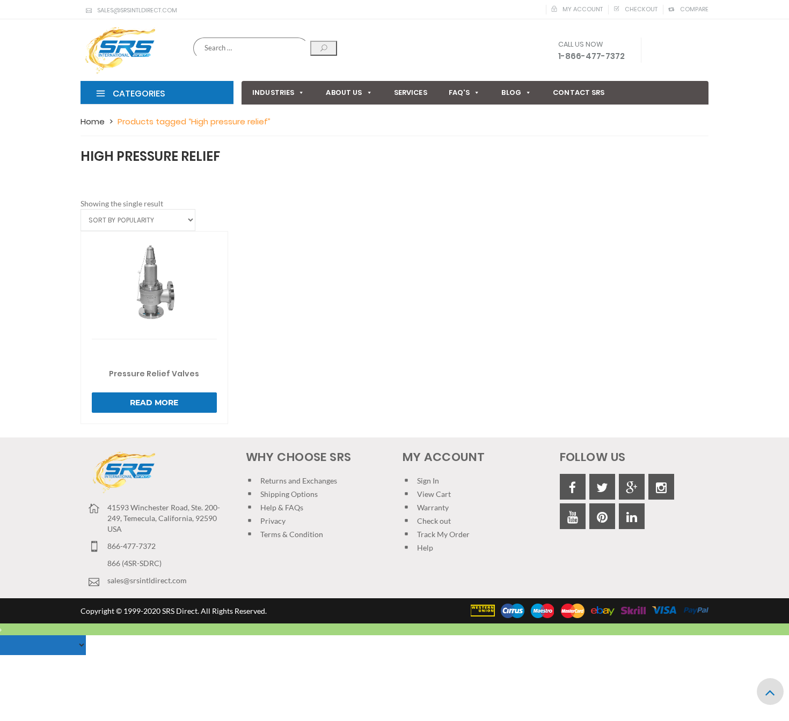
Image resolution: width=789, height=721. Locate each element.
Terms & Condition (291, 534)
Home (93, 121)
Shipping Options (289, 494)
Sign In (428, 480)
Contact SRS (578, 92)
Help (425, 547)
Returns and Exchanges (298, 480)
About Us (344, 92)
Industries (273, 92)
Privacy (273, 520)
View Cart (434, 494)
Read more (154, 402)
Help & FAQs (281, 507)
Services (410, 92)
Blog (511, 92)
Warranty (433, 507)
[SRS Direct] (118, 51)
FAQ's (459, 92)
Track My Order (443, 534)
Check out (434, 520)
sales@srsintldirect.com (137, 10)
